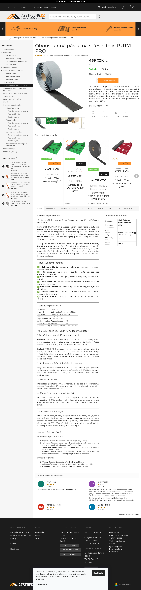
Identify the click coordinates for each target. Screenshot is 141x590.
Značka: (81, 56)
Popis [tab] (39, 208)
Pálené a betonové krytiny (17, 111)
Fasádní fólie (11, 65)
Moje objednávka (70, 554)
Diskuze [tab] (100, 208)
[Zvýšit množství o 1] (97, 79)
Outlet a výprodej (10, 152)
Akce (37, 535)
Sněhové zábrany (10, 68)
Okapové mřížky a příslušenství (15, 93)
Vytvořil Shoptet (125, 585)
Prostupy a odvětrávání (12, 105)
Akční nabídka (8, 50)
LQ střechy (114, 532)
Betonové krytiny (13, 76)
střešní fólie (122, 233)
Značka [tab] (110, 208)
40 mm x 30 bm (94, 204)
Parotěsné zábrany (13, 59)
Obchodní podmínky (69, 532)
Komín (5, 102)
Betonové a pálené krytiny (17, 135)
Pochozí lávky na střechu (13, 70)
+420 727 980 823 (92, 532)
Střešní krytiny (8, 149)
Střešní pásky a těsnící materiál (15, 85)
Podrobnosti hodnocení (63, 56)
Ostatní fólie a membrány (16, 62)
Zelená (67, 204)
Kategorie (39, 532)
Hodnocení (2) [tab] (87, 208)
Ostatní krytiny (13, 117)
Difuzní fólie (10, 56)
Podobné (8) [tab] (51, 208)
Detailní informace (97, 106)
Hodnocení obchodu (22, 7)
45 (118, 239)
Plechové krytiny (12, 79)
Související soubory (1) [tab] (68, 208)
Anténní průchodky (14, 132)
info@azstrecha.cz (92, 538)
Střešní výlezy (8, 82)
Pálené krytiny (11, 73)
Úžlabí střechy (8, 96)
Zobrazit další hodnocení (128, 515)
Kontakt (38, 539)
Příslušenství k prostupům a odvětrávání (17, 145)
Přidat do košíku (110, 81)
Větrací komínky (12, 108)
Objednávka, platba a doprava (44, 7)
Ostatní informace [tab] (125, 208)
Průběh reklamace (70, 550)
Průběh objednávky (69, 545)
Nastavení (42, 585)
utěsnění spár (127, 235)
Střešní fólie (7, 53)
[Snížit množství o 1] (97, 82)
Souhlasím (99, 573)
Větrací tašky (11, 120)
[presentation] (3, 29)
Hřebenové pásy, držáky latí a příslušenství (14, 89)
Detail (81, 164)
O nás (8, 7)
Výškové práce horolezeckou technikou (115, 549)
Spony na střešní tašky (12, 99)
